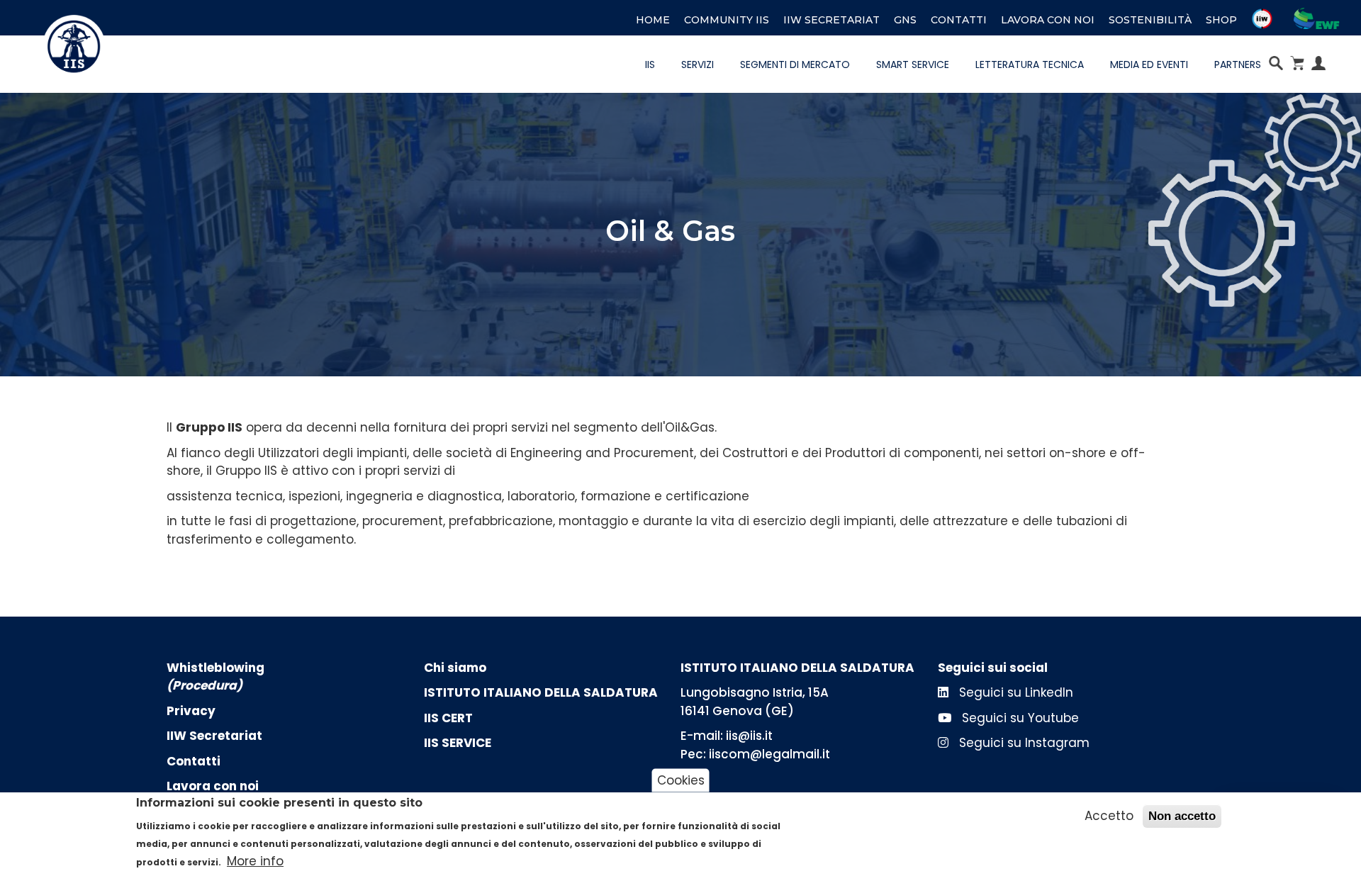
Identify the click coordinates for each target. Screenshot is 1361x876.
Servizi (697, 64)
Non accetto (1182, 816)
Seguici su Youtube (1018, 717)
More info (255, 861)
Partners (1237, 64)
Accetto (1109, 815)
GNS (905, 19)
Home (653, 19)
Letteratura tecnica (1029, 64)
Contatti (959, 19)
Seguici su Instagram (1023, 742)
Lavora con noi (1047, 19)
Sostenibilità (1150, 19)
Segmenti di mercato (795, 64)
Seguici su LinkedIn (1014, 692)
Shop (1221, 19)
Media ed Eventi (1149, 64)
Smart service (912, 64)
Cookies (681, 779)
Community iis (726, 19)
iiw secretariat (831, 19)
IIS (650, 64)
